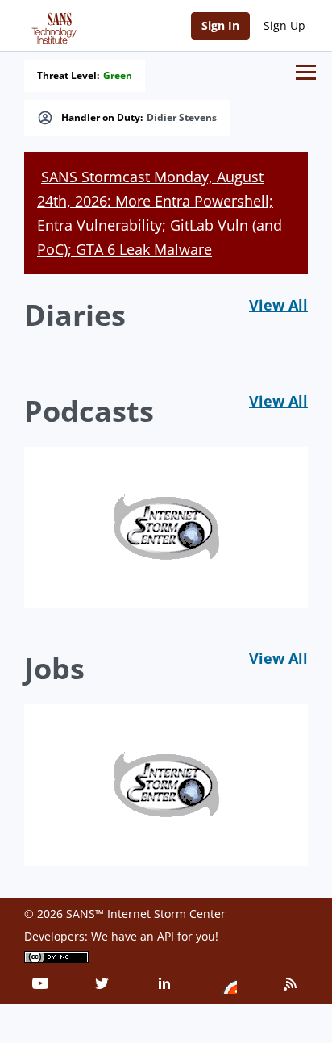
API (165, 936)
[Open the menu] (306, 72)
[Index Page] (51, 25)
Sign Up (284, 25)
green (117, 75)
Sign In (220, 25)
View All (278, 305)
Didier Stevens (182, 117)
